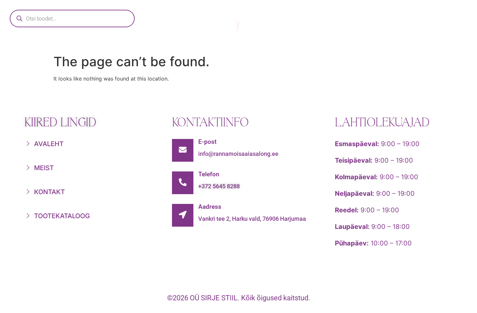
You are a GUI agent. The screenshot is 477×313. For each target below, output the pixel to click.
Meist (340, 44)
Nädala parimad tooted (258, 44)
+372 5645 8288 (219, 186)
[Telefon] (182, 182)
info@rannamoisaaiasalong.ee (238, 153)
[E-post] (182, 150)
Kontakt (395, 44)
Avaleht (88, 44)
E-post (207, 141)
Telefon (208, 174)
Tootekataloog (159, 44)
